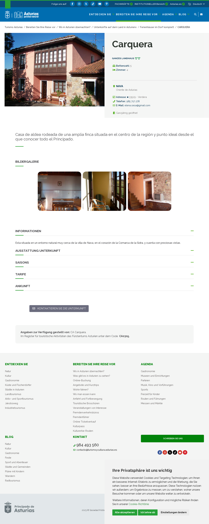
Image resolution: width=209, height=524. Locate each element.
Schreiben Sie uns (172, 438)
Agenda (147, 364)
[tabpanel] (59, 193)
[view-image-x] (59, 191)
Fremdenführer (81, 417)
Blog (9, 437)
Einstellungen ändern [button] (174, 512)
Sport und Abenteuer (16, 462)
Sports (144, 389)
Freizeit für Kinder (150, 394)
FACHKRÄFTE (122, 4)
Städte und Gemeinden (17, 466)
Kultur (8, 375)
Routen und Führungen (153, 398)
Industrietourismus (15, 407)
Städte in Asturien (14, 389)
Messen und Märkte (152, 403)
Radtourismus (12, 480)
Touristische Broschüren (86, 403)
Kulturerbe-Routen (83, 430)
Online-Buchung (82, 380)
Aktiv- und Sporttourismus (19, 398)
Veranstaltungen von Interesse (89, 407)
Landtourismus (13, 394)
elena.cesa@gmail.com (137, 105)
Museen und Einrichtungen (155, 375)
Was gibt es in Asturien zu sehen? (91, 375)
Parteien (145, 380)
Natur (8, 371)
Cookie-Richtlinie (139, 504)
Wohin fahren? (80, 389)
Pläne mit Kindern (14, 471)
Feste (8, 457)
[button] (198, 4)
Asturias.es (176, 4)
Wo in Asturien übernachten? (88, 371)
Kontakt (80, 437)
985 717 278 (133, 101)
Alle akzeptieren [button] (125, 512)
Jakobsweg (11, 403)
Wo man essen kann (84, 394)
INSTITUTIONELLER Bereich (150, 4)
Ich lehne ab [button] (148, 512)
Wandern (10, 476)
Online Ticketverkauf (84, 421)
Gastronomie (12, 380)
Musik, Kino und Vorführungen (157, 385)
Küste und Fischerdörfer (18, 385)
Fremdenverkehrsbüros (86, 412)
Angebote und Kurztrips (86, 385)
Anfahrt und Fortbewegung (87, 398)
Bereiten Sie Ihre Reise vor (94, 364)
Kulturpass (79, 426)
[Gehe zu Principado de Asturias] (19, 507)
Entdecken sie (16, 364)
